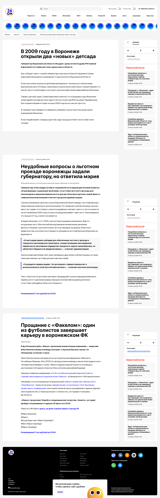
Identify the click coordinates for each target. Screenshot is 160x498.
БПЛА (54, 16)
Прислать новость (147, 9)
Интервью (63, 461)
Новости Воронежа (29, 34)
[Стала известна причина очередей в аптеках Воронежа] (17, 26)
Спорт (82, 456)
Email (120, 465)
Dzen (134, 455)
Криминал (83, 458)
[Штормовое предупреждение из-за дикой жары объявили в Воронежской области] (134, 26)
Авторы (82, 463)
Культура (63, 456)
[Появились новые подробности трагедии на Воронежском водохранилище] (117, 26)
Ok (127, 455)
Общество (63, 458)
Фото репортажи (85, 474)
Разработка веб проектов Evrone (121, 488)
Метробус (67, 16)
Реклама (11, 480)
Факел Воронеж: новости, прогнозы (33, 318)
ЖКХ (78, 16)
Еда (61, 474)
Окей (60, 492)
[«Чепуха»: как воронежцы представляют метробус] (42, 26)
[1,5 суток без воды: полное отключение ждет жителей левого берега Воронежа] (142, 26)
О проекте (11, 482)
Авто (125, 16)
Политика (83, 454)
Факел (43, 16)
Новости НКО (84, 465)
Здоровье (136, 16)
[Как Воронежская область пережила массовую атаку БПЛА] (150, 26)
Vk (120, 455)
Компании (83, 461)
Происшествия (65, 463)
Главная (7, 34)
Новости (30, 16)
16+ (9, 478)
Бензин (89, 16)
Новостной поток (135, 67)
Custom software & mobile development (122, 489)
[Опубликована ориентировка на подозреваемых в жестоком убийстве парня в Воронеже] (75, 26)
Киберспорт (84, 479)
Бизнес (114, 16)
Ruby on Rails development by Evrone (122, 491)
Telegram (140, 455)
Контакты (11, 484)
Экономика (63, 465)
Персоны (150, 16)
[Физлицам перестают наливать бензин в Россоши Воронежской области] (109, 26)
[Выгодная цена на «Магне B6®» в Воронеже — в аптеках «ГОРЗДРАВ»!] (25, 26)
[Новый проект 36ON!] (59, 26)
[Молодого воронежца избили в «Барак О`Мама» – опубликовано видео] (92, 26)
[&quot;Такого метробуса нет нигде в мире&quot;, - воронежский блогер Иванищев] (9, 26)
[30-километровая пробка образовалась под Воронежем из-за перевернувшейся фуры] (50, 26)
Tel (113, 465)
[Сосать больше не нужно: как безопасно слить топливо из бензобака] (84, 26)
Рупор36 (101, 16)
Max (113, 455)
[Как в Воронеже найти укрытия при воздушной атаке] (125, 26)
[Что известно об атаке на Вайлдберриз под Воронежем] (34, 26)
